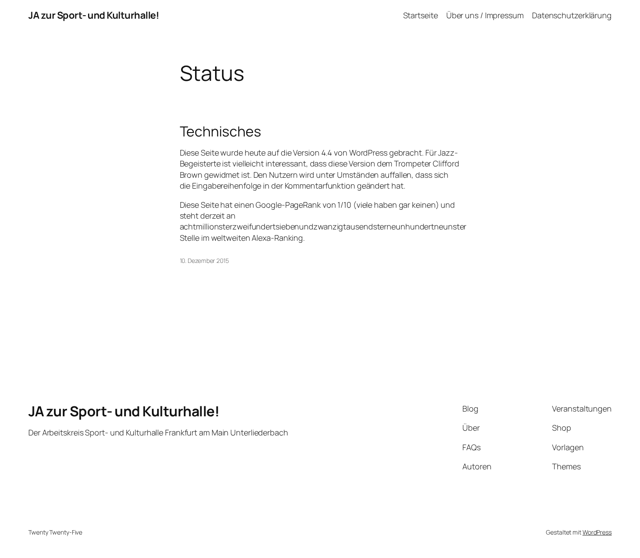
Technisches (220, 131)
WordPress (597, 532)
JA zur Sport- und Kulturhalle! (93, 15)
